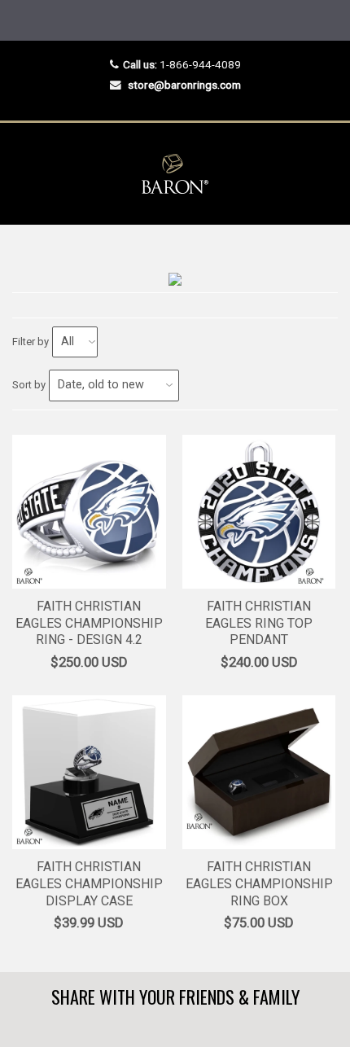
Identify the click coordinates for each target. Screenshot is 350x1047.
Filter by (30, 341)
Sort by (29, 385)
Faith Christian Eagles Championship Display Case (89, 884)
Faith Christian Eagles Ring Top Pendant (259, 623)
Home (26, 257)
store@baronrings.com (184, 84)
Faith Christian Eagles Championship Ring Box (259, 884)
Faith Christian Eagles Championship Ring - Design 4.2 (89, 623)
